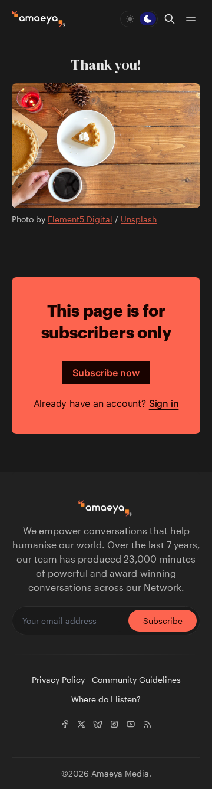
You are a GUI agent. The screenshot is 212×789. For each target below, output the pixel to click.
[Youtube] (130, 724)
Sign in (164, 403)
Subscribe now (106, 373)
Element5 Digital (80, 219)
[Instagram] (114, 724)
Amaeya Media (120, 773)
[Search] (169, 18)
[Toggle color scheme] (139, 19)
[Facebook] (64, 724)
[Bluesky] (97, 724)
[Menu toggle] (190, 18)
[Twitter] (81, 724)
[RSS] (147, 724)
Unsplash (139, 219)
